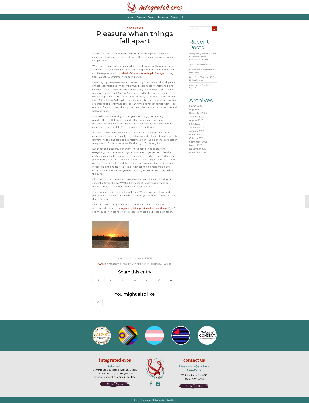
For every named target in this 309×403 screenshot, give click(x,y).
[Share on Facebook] (98, 280)
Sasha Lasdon (144, 258)
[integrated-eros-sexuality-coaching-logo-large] (154, 368)
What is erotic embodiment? (200, 64)
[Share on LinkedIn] (135, 280)
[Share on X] (111, 280)
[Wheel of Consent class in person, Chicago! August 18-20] (2, 201)
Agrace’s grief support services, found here (144, 208)
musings (138, 28)
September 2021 (198, 141)
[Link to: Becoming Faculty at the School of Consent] (97, 302)
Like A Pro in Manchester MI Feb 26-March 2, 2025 (202, 78)
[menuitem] (130, 17)
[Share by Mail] (171, 280)
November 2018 (197, 152)
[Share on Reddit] (159, 280)
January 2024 (196, 116)
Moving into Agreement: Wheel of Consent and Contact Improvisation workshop (202, 56)
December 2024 (198, 113)
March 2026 (195, 106)
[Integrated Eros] (154, 7)
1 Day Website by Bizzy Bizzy (164, 400)
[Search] (181, 17)
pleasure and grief (131, 264)
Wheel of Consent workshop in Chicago (142, 73)
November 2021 (197, 134)
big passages (111, 264)
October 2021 (196, 138)
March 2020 (195, 145)
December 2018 (197, 149)
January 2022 (196, 131)
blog (129, 28)
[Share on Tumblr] (147, 280)
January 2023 (196, 127)
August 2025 (196, 109)
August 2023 (196, 120)
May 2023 (194, 123)
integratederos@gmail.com (194, 366)
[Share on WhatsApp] (123, 280)
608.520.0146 (194, 370)
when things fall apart (157, 264)
